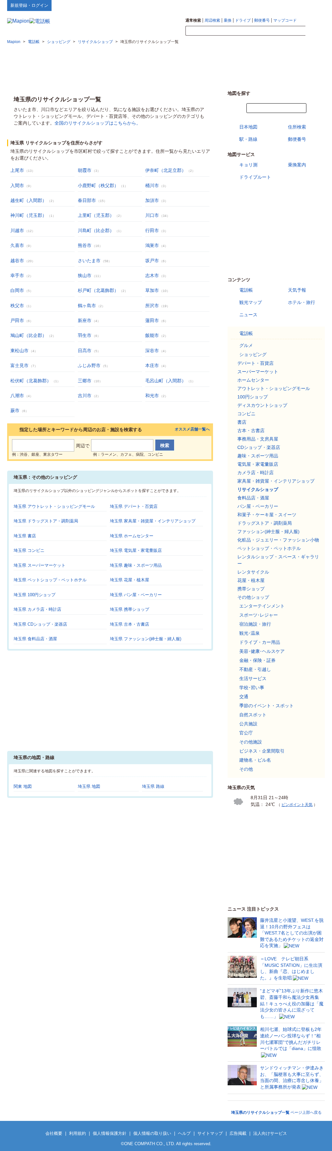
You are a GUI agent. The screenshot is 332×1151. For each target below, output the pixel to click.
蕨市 (14, 410)
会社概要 (53, 1133)
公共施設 (248, 723)
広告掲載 (238, 1133)
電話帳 (246, 290)
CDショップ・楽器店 (258, 447)
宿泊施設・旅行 (255, 624)
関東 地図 (23, 786)
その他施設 (250, 741)
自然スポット (253, 714)
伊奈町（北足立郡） (165, 170)
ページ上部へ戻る (276, 1112)
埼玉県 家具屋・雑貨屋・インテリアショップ (153, 521)
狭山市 (84, 275)
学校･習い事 (251, 687)
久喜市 (17, 245)
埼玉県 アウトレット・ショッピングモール (54, 506)
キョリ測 (248, 164)
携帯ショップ (251, 588)
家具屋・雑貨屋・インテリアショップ (275, 481)
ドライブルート (255, 177)
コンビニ (246, 413)
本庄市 (152, 365)
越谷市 (17, 260)
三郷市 (84, 380)
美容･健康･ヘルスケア (262, 651)
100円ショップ (252, 396)
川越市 (17, 230)
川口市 (152, 215)
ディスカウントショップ (262, 405)
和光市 (152, 395)
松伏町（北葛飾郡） (30, 380)
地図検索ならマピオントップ (261, 5)
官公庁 (246, 732)
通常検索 (193, 20)
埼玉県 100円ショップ (34, 594)
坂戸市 (152, 260)
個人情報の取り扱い (152, 1133)
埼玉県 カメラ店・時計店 (37, 609)
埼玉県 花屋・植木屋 (129, 579)
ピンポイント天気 (297, 804)
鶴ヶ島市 (87, 305)
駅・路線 (248, 139)
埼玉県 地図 (89, 786)
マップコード (285, 20)
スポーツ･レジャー (258, 615)
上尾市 (17, 170)
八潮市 (17, 395)
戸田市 (17, 320)
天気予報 (297, 290)
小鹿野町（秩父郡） (98, 185)
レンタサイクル (253, 572)
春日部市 (87, 200)
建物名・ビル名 (255, 760)
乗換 (227, 20)
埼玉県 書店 (25, 535)
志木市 (152, 275)
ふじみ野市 (89, 365)
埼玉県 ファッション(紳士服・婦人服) (145, 638)
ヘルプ (294, 5)
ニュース (248, 314)
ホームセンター (253, 380)
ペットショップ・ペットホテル (269, 548)
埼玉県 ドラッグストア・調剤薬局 (46, 521)
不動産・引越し (255, 669)
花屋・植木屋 (251, 580)
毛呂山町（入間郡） (165, 380)
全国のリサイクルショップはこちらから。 (97, 123)
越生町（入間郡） (28, 200)
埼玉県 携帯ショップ (129, 609)
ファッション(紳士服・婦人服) (268, 531)
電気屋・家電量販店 (257, 464)
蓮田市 (152, 320)
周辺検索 (212, 20)
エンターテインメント (262, 606)
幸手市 (17, 275)
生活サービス (253, 678)
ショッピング (253, 354)
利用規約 (77, 1133)
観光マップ (250, 302)
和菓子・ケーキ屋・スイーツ (266, 514)
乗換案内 (297, 164)
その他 (246, 769)
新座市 (84, 320)
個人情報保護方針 (109, 1133)
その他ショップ (253, 597)
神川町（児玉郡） (28, 215)
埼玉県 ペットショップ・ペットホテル (50, 579)
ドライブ (243, 20)
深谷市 (152, 350)
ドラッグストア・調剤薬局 (264, 523)
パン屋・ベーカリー (257, 506)
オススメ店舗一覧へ (192, 429)
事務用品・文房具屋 (257, 438)
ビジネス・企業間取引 (262, 751)
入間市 (17, 185)
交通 (243, 696)
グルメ (246, 345)
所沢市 (152, 305)
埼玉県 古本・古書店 (129, 624)
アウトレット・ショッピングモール (273, 388)
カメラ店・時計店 (255, 472)
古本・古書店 (251, 430)
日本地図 (248, 126)
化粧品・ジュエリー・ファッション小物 (278, 539)
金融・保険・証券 (257, 660)
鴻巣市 (152, 245)
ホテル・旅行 (301, 302)
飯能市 (152, 335)
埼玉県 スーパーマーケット (39, 565)
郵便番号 (262, 20)
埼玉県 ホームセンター (131, 535)
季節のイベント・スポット (266, 705)
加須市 (152, 200)
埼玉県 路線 (153, 786)
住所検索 (297, 126)
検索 (315, 31)
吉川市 (84, 395)
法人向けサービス (270, 1133)
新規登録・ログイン (29, 5)
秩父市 (17, 305)
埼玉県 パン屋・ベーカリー (136, 594)
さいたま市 (89, 260)
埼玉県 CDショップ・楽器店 (40, 624)
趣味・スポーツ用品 (257, 455)
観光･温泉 (249, 633)
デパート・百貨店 (255, 363)
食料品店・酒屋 (253, 497)
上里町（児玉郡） (96, 215)
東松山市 (19, 350)
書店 (241, 422)
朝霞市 (84, 170)
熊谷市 (84, 245)
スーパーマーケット (257, 371)
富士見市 (19, 365)
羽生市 (84, 335)
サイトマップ (314, 5)
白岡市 (17, 290)
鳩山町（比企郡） (28, 335)
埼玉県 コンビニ (29, 550)
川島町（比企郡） (96, 230)
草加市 (152, 290)
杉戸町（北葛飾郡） (98, 290)
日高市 (84, 350)
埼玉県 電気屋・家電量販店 (136, 550)
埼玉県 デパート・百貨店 (134, 506)
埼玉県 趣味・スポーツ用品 (136, 565)
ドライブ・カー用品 (259, 642)
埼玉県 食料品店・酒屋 (35, 638)
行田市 (152, 230)
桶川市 (152, 185)
